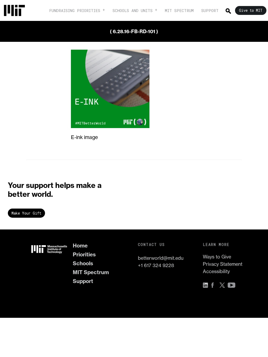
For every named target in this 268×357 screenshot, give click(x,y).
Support (83, 281)
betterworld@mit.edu (160, 258)
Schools (83, 263)
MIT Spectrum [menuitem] (179, 10)
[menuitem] (17, 10)
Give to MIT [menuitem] (251, 10)
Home (80, 245)
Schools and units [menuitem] (133, 10)
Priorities (84, 254)
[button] (207, 285)
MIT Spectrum (91, 272)
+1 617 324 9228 (156, 265)
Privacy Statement (222, 264)
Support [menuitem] (210, 10)
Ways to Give (217, 257)
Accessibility (216, 271)
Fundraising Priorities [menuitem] (74, 10)
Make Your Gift (26, 213)
